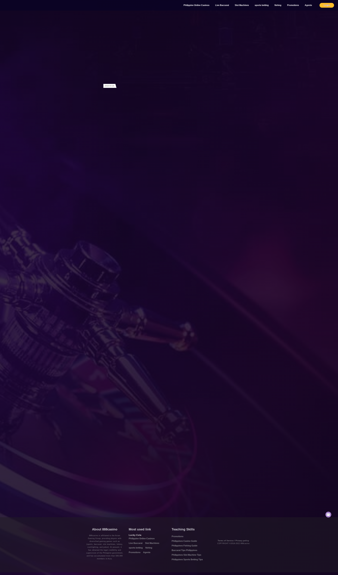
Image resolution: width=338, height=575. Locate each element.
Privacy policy (242, 541)
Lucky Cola (135, 535)
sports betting (262, 5)
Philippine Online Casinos (196, 5)
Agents (308, 5)
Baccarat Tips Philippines (184, 550)
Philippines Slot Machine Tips (186, 555)
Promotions (293, 5)
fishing (277, 5)
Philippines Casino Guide (184, 541)
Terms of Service (226, 541)
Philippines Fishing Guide (184, 546)
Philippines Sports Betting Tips (187, 559)
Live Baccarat (222, 5)
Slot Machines (242, 5)
